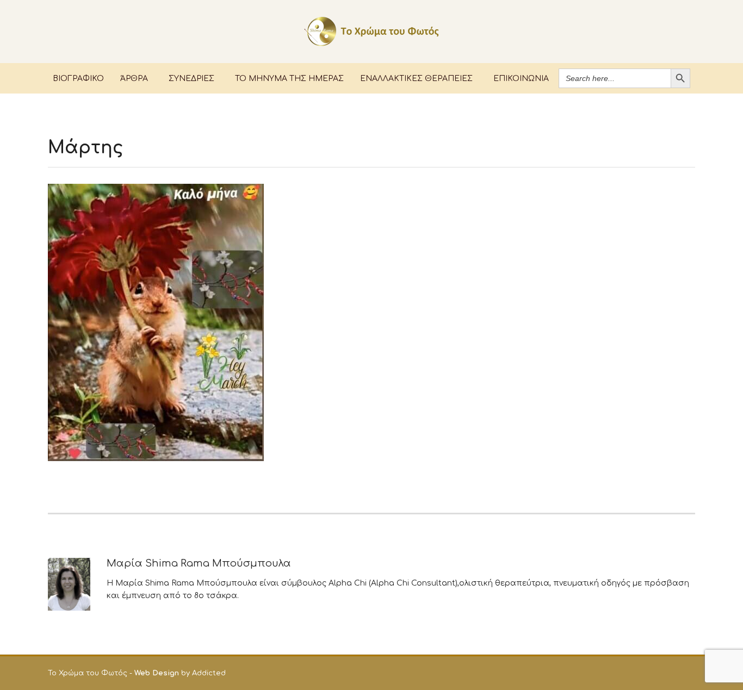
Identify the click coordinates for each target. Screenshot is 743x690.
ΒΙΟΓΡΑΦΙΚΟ (78, 78)
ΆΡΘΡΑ (134, 78)
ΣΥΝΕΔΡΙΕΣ (191, 78)
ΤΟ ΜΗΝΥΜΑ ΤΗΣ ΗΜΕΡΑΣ (289, 78)
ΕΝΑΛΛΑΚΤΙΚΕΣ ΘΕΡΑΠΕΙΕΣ (416, 78)
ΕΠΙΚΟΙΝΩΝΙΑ (521, 78)
